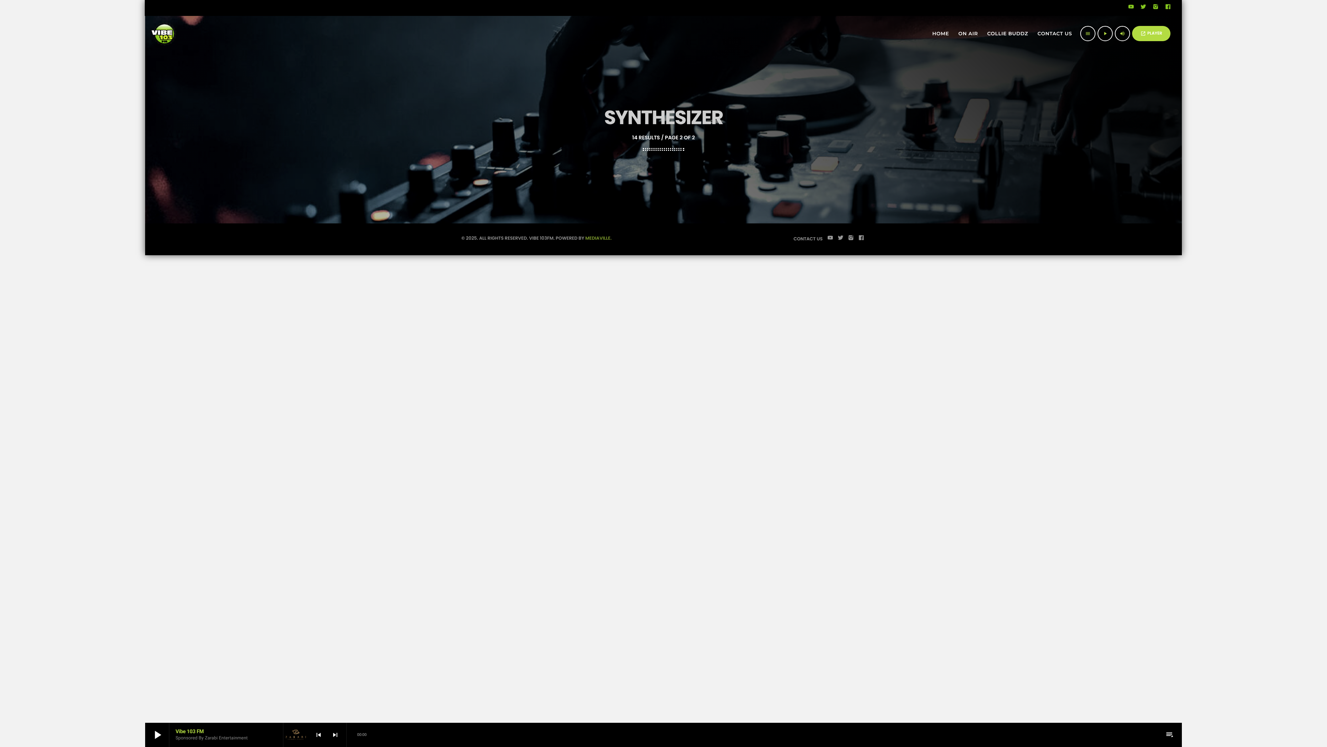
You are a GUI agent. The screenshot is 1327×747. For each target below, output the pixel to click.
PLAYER (1151, 33)
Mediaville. (598, 238)
